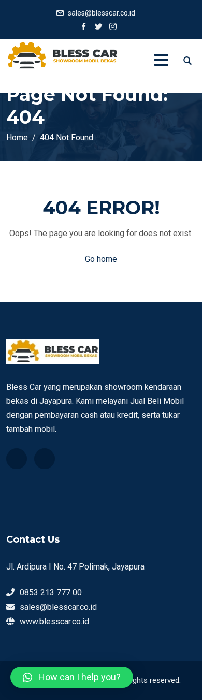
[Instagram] (44, 458)
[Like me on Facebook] (84, 27)
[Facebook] (16, 458)
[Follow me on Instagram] (113, 27)
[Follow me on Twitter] (98, 27)
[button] (71, 677)
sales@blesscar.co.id (101, 13)
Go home (101, 259)
